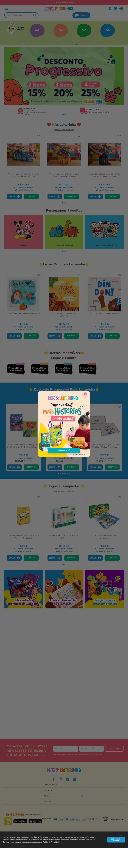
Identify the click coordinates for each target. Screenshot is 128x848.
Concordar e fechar (116, 840)
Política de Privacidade (51, 842)
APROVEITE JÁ (64, 450)
